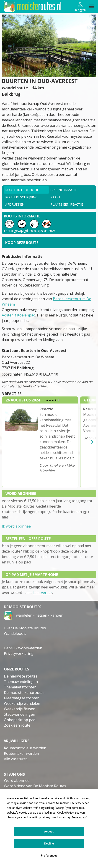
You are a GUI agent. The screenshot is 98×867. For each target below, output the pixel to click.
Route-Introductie (22, 190)
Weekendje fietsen (19, 708)
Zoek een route (17, 725)
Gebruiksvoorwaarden (23, 647)
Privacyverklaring (19, 653)
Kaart (55, 197)
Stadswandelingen (19, 714)
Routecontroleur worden (25, 747)
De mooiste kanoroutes (24, 692)
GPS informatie (63, 190)
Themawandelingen (21, 681)
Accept (49, 831)
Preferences (49, 855)
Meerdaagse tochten (21, 697)
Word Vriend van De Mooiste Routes (35, 785)
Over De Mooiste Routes (25, 627)
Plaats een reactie (66, 204)
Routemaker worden (21, 753)
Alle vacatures (16, 758)
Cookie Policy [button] (65, 812)
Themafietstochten (20, 687)
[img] (92, 6)
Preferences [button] (79, 817)
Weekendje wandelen (22, 703)
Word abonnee (16, 780)
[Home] (8, 615)
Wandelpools (15, 633)
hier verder (42, 592)
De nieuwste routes (20, 676)
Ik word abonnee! (16, 526)
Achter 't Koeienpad (18, 315)
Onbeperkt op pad (19, 719)
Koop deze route (21, 242)
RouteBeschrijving (21, 197)
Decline (49, 843)
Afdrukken (14, 204)
